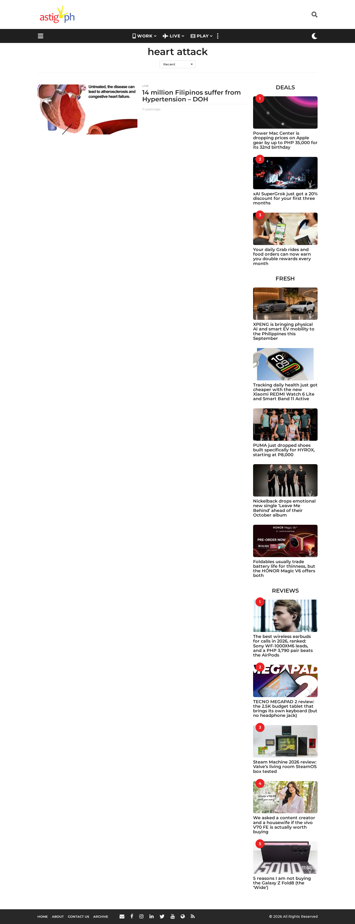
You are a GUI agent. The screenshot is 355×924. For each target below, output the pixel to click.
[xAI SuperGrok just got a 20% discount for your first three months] (285, 173)
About (58, 916)
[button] (315, 14)
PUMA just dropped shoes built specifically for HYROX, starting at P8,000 (284, 450)
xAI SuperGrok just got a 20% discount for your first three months (285, 198)
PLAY (203, 36)
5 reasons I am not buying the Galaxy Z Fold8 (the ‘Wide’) (282, 883)
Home (42, 916)
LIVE (175, 36)
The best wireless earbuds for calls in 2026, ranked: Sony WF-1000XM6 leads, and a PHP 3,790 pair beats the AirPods (283, 646)
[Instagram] (141, 916)
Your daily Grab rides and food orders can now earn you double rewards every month (282, 256)
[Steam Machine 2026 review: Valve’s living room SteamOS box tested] (285, 741)
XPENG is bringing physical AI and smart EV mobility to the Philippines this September (283, 331)
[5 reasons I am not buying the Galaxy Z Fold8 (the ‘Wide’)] (285, 857)
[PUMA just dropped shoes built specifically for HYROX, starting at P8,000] (285, 424)
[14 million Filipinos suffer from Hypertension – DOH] (87, 109)
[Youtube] (172, 916)
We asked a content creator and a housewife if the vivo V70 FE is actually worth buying (284, 824)
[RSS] (193, 916)
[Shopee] (183, 916)
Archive (100, 916)
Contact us (78, 916)
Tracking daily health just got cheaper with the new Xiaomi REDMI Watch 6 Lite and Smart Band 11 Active (285, 392)
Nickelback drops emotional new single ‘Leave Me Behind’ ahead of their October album (284, 508)
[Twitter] (162, 916)
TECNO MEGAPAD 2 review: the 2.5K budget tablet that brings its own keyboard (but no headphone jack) (285, 708)
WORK (145, 36)
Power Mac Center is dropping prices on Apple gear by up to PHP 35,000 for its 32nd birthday (285, 140)
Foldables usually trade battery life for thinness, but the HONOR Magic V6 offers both (284, 568)
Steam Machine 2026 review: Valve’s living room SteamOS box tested (285, 766)
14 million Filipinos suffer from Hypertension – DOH (191, 96)
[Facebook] (131, 916)
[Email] (122, 916)
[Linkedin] (151, 916)
